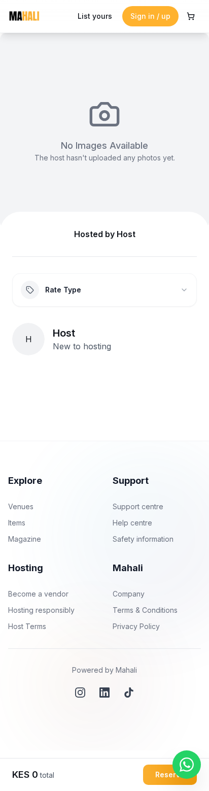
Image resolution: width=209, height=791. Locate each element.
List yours (95, 16)
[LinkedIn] (104, 692)
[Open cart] (191, 16)
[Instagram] (80, 692)
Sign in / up (150, 16)
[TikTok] (129, 692)
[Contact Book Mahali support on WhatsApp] (186, 764)
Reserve (170, 774)
